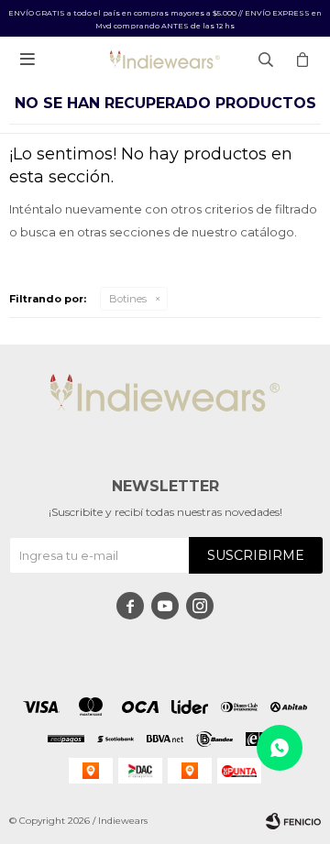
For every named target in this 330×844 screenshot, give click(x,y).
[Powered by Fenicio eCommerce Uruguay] (293, 821)
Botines (128, 298)
